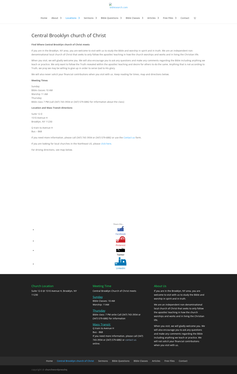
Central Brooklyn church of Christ (75, 360)
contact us (130, 339)
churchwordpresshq (56, 369)
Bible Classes (133, 18)
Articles (151, 18)
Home (44, 18)
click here (106, 143)
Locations (71, 18)
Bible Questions (109, 18)
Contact (185, 18)
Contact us (129, 137)
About (54, 18)
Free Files (168, 18)
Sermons (89, 18)
